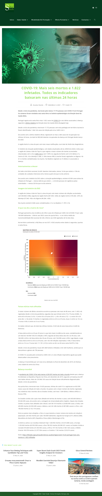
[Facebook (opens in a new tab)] (93, 7)
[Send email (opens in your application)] (96, 7)
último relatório (31, 123)
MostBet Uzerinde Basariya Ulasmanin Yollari (51, 461)
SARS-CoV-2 (39, 154)
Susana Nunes (38, 105)
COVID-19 (56, 120)
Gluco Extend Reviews (84, 450)
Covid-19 (68, 105)
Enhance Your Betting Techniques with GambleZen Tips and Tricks (17, 451)
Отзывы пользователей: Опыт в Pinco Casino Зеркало (18, 461)
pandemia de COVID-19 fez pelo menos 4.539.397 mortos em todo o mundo (44, 374)
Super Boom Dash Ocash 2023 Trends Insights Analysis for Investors (51, 451)
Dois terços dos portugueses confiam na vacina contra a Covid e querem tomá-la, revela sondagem (84, 478)
